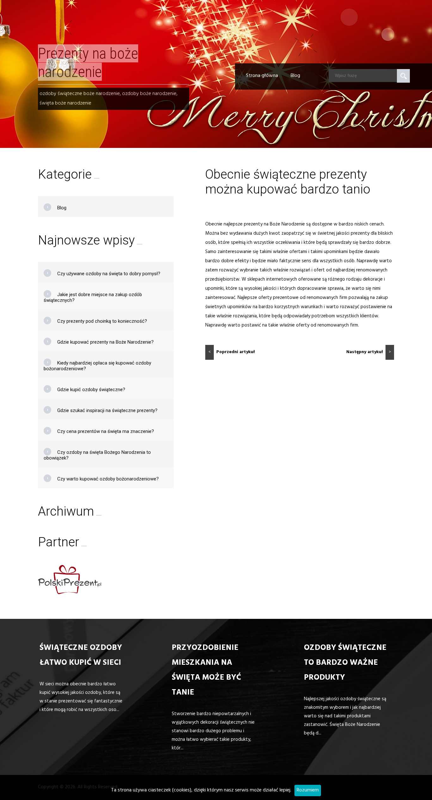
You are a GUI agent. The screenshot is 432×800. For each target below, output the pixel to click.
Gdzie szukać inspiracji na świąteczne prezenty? (107, 410)
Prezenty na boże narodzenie (88, 62)
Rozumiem (308, 790)
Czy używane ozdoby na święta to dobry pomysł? (108, 273)
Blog (295, 76)
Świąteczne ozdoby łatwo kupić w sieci (81, 656)
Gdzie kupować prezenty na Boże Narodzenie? (105, 342)
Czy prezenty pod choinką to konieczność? (102, 321)
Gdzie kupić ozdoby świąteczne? (91, 389)
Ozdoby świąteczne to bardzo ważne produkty (345, 663)
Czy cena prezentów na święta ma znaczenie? (105, 431)
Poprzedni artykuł (231, 352)
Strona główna (262, 76)
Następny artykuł (368, 352)
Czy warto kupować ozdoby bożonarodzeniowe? (108, 479)
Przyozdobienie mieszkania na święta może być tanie (206, 671)
